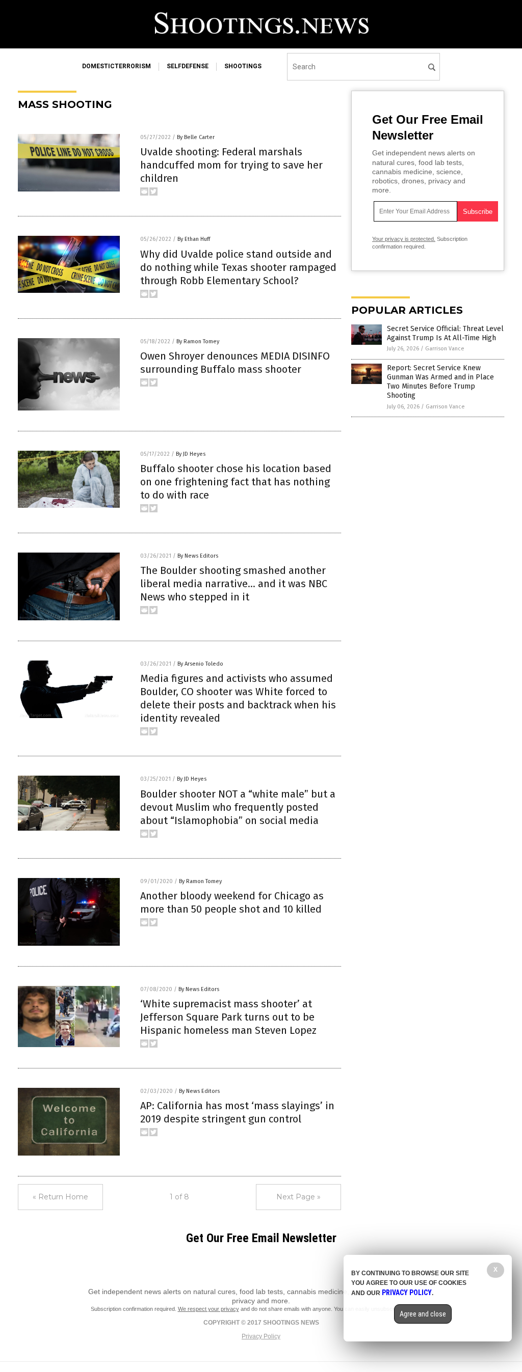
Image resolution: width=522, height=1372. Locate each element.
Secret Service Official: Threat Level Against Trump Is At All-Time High (445, 333)
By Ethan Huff (193, 239)
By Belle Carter (196, 137)
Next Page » (298, 1196)
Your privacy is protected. (403, 239)
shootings (243, 66)
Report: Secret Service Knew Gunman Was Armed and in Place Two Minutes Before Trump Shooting (440, 382)
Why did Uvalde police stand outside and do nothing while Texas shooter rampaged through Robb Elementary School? (238, 267)
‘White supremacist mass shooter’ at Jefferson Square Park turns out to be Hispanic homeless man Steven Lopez (228, 1017)
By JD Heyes (190, 454)
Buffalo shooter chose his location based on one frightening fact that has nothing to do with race (235, 481)
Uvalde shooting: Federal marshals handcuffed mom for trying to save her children (231, 165)
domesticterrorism (116, 66)
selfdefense (187, 66)
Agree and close (423, 1314)
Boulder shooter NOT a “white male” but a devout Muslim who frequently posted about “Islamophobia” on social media (237, 807)
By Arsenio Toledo (200, 664)
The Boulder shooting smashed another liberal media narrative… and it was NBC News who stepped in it (233, 583)
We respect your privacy (208, 1309)
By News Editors (197, 556)
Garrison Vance (444, 348)
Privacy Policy (261, 1336)
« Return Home (60, 1196)
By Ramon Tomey (197, 341)
